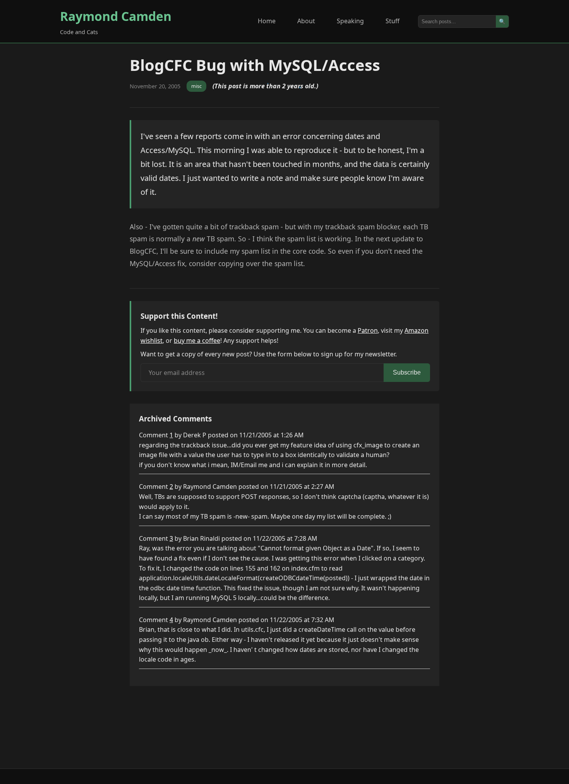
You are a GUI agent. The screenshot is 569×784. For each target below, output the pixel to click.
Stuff (392, 21)
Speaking (350, 21)
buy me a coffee (197, 340)
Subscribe (407, 372)
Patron (368, 330)
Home (267, 21)
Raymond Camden (115, 16)
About (306, 21)
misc (196, 86)
